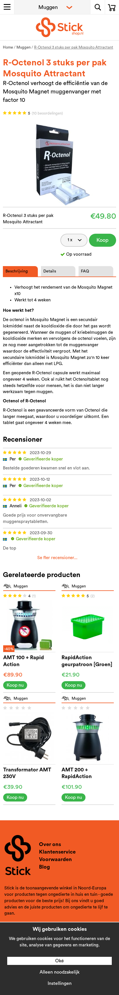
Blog (44, 866)
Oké (59, 961)
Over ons (50, 844)
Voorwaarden (55, 859)
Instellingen (60, 983)
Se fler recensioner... (57, 558)
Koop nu (102, 242)
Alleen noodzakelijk (59, 972)
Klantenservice (57, 851)
